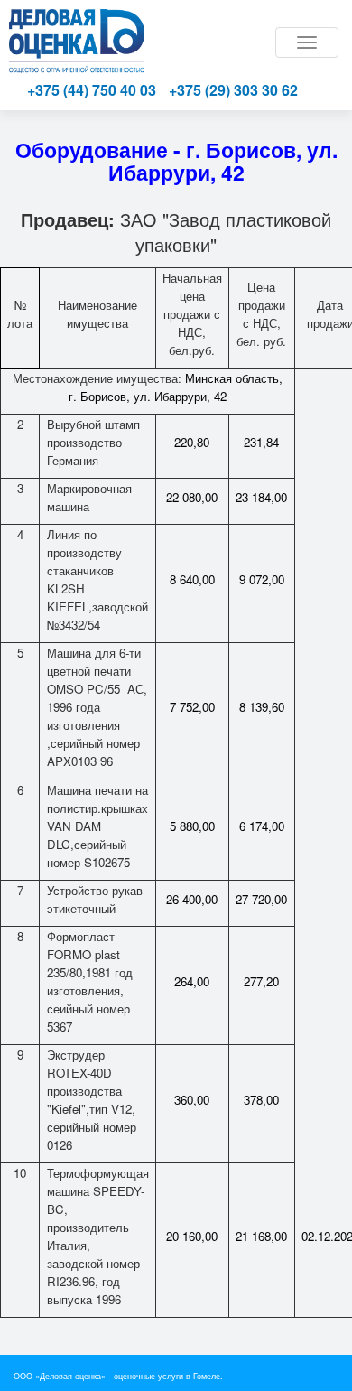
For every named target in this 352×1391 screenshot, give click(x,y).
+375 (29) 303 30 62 (233, 89)
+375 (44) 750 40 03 (91, 89)
